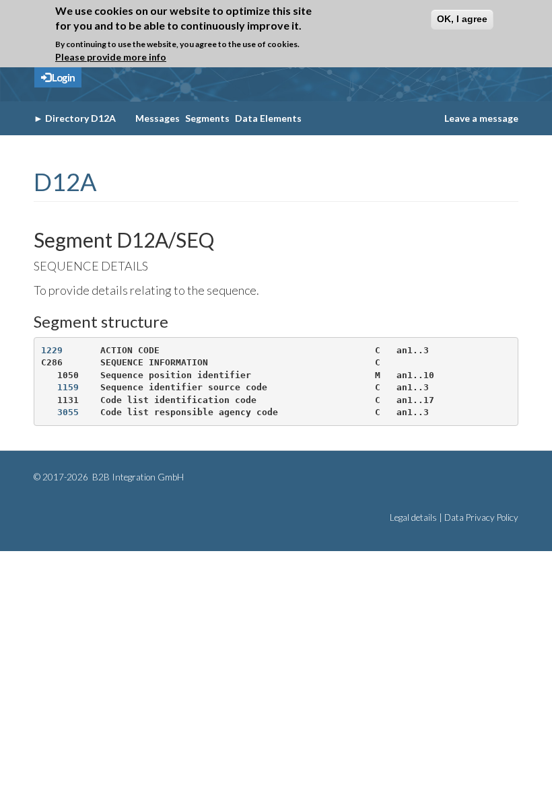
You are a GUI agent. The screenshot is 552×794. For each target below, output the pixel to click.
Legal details (413, 517)
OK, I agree (462, 18)
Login (62, 77)
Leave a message (481, 118)
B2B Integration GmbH (137, 477)
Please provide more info (110, 57)
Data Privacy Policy (481, 517)
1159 (68, 387)
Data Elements (268, 118)
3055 (68, 412)
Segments (207, 118)
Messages (157, 118)
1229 (52, 350)
